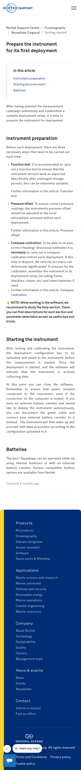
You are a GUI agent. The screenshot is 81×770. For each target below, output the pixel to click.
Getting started (56, 32)
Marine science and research (37, 577)
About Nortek (25, 630)
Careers (21, 653)
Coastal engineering (30, 606)
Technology (24, 636)
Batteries (19, 90)
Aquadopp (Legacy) (25, 32)
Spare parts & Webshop (33, 558)
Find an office (26, 713)
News (20, 677)
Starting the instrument (29, 84)
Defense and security (31, 589)
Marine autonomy (28, 583)
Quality (21, 647)
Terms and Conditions (31, 757)
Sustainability (26, 641)
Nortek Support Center (22, 27)
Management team (29, 659)
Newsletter (24, 689)
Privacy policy (61, 757)
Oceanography (54, 27)
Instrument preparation (29, 78)
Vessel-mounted (28, 547)
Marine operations (29, 600)
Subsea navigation (29, 541)
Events (21, 683)
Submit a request (28, 708)
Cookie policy (25, 763)
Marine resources (28, 611)
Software (22, 553)
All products (25, 530)
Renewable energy (29, 594)
